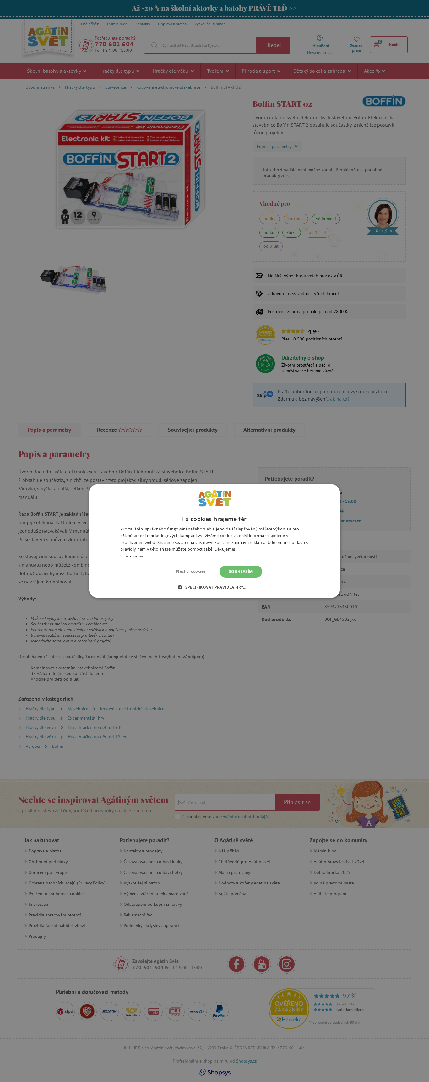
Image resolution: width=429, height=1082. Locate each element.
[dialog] (214, 541)
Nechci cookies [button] (191, 571)
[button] (214, 587)
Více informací (133, 556)
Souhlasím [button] (241, 571)
